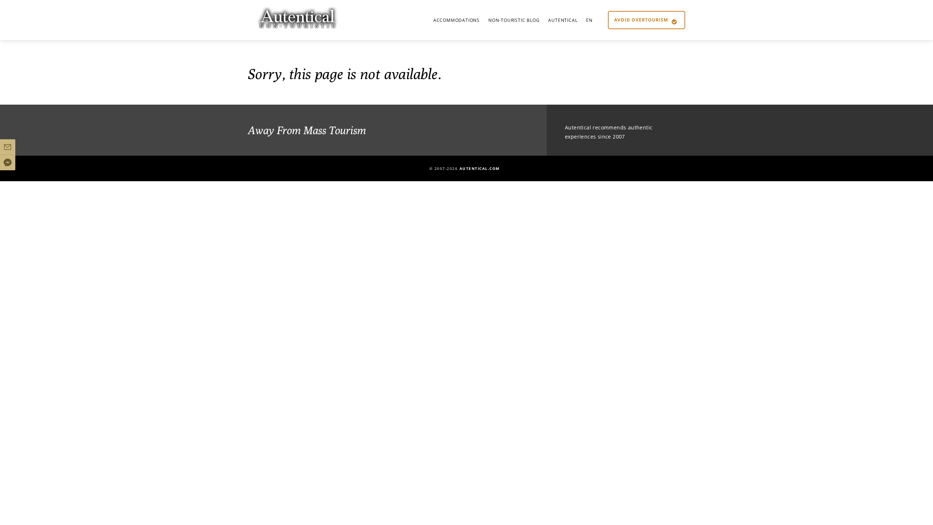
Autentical (562, 20)
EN (589, 20)
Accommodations (456, 20)
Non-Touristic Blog (513, 20)
